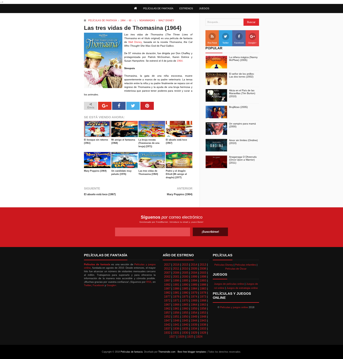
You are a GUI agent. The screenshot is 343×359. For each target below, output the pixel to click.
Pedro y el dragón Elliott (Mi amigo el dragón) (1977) (176, 174)
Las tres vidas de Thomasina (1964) (148, 172)
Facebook (239, 43)
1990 (185, 284)
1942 (167, 324)
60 (130, 20)
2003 (203, 272)
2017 (167, 264)
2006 (176, 272)
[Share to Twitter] (133, 106)
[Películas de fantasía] (135, 8)
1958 (203, 308)
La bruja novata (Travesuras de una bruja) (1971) (148, 143)
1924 (199, 336)
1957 (167, 312)
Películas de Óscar (236, 268)
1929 (194, 332)
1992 (167, 284)
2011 (176, 268)
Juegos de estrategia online (242, 287)
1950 (185, 316)
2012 (167, 268)
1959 (194, 308)
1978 (203, 292)
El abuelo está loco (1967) (176, 141)
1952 (167, 316)
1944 (194, 320)
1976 (176, 296)
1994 (194, 280)
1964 (122, 20)
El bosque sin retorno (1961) (96, 141)
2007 (167, 272)
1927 (172, 336)
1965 (185, 304)
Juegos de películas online (229, 283)
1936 (176, 328)
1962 (167, 308)
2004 (194, 272)
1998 (203, 276)
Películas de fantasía (102, 20)
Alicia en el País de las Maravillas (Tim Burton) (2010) (242, 93)
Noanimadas (147, 20)
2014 (194, 264)
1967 (167, 304)
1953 (203, 312)
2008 (203, 268)
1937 (167, 328)
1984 (194, 288)
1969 (194, 300)
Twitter (225, 43)
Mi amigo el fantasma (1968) (123, 141)
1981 (176, 292)
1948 (203, 316)
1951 (176, 316)
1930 (185, 332)
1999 (194, 276)
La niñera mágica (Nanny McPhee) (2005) (243, 59)
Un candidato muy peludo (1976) (121, 172)
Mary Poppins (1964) (95, 170)
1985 (185, 288)
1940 (185, 324)
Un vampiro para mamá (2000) (242, 125)
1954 (194, 312)
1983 (203, 288)
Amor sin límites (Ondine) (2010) (243, 142)
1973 (203, 296)
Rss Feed (212, 43)
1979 (194, 292)
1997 (167, 280)
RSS (148, 281)
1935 (185, 328)
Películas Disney (223, 264)
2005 (185, 272)
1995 (185, 280)
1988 (203, 284)
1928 (203, 332)
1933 (203, 328)
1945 (185, 320)
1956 (176, 312)
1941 (176, 324)
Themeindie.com (166, 351)
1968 (203, 300)
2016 (176, 264)
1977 (167, 296)
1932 (167, 332)
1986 (176, 288)
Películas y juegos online (234, 307)
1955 (185, 312)
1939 (194, 324)
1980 (185, 292)
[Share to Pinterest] (147, 106)
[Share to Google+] (104, 106)
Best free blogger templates (192, 351)
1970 (185, 300)
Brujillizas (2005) (238, 107)
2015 (185, 264)
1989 (194, 284)
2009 (194, 268)
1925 (190, 336)
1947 (167, 320)
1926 (181, 336)
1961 (176, 308)
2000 (185, 276)
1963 (203, 304)
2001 (176, 276)
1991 (176, 284)
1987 (167, 288)
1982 (167, 292)
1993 (203, 280)
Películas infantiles (245, 264)
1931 (176, 332)
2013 (203, 264)
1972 (167, 300)
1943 (203, 320)
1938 (203, 324)
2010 (185, 268)
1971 (176, 300)
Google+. (112, 285)
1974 (194, 296)
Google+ (252, 43)
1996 (176, 280)
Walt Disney (166, 20)
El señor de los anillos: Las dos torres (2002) (241, 75)
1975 (185, 296)
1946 (176, 320)
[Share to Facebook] (119, 106)
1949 (194, 316)
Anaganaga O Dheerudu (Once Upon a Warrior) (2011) (243, 159)
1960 (185, 308)
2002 (167, 276)
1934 (194, 328)
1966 (176, 304)
